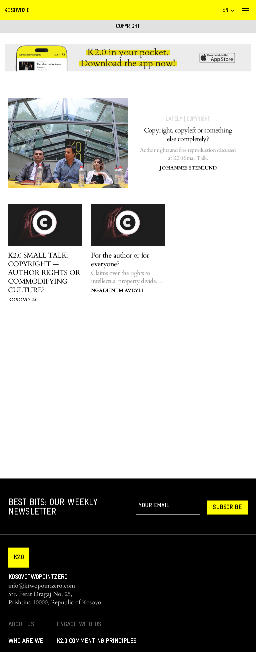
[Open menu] (245, 10)
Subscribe (227, 507)
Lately (174, 119)
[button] (18, 558)
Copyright (198, 119)
